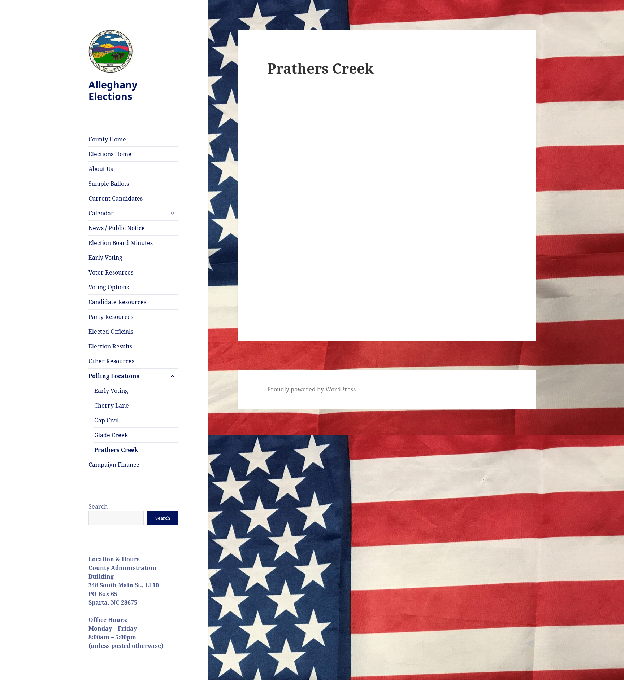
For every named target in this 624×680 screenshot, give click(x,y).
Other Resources (111, 361)
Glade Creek (111, 435)
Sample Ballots (108, 184)
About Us (100, 169)
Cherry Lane (111, 405)
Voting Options (108, 287)
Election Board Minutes (120, 243)
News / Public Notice (116, 228)
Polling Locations (113, 376)
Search (98, 506)
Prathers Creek (116, 450)
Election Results (110, 346)
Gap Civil (106, 420)
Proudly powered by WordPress (311, 389)
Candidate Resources (117, 302)
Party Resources (110, 317)
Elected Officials (110, 331)
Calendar (101, 213)
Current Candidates (115, 198)
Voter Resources (110, 272)
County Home (107, 139)
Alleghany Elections (112, 90)
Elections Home (109, 154)
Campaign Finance (113, 465)
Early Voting (105, 258)
